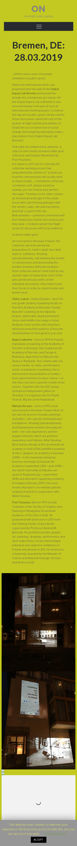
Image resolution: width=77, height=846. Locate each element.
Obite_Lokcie (20, 299)
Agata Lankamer (22, 339)
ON (38, 9)
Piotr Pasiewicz (21, 502)
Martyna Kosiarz (22, 406)
